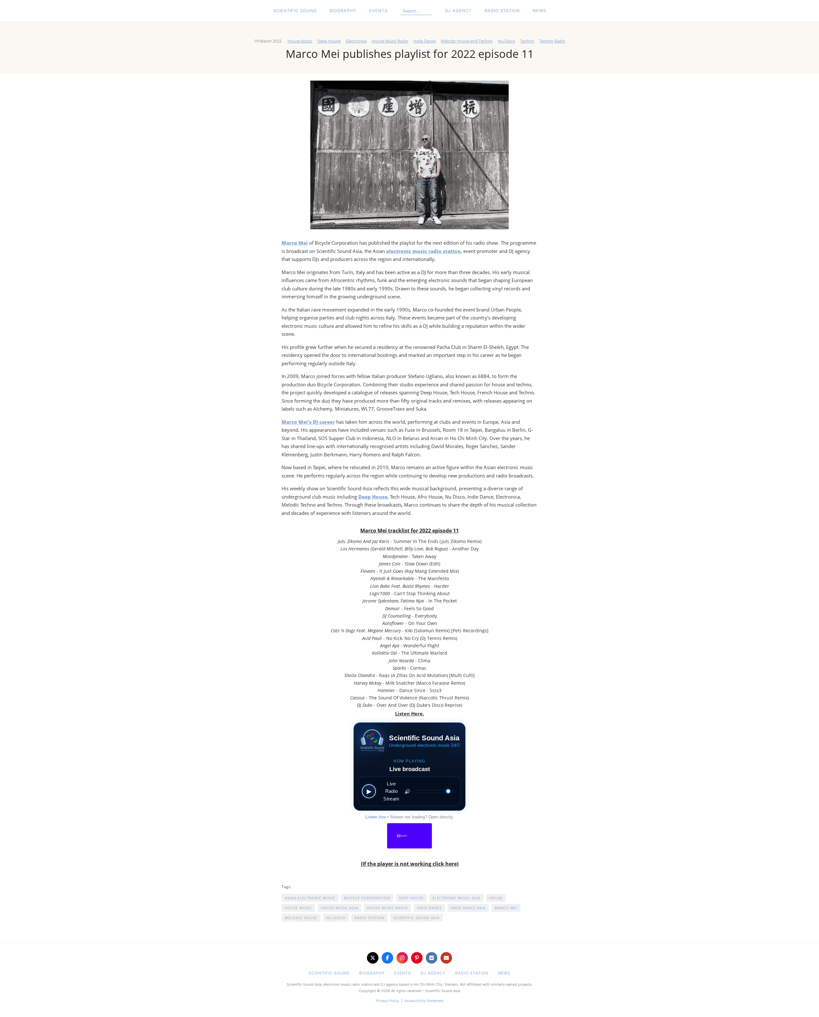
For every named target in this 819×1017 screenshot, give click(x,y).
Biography (343, 10)
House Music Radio (390, 41)
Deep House (329, 41)
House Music (300, 41)
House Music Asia (339, 907)
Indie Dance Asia (468, 907)
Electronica (356, 41)
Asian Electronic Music (310, 897)
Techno (527, 41)
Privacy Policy (387, 1000)
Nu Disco (336, 917)
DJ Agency (458, 10)
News (539, 10)
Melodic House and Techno (467, 41)
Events (378, 10)
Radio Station (502, 10)
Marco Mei (506, 907)
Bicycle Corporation (367, 897)
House (496, 897)
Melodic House (301, 917)
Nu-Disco (506, 41)
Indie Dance (424, 41)
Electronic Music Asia (456, 897)
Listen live (375, 817)
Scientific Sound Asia (417, 917)
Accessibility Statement (423, 1000)
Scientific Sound (295, 10)
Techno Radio (552, 41)
